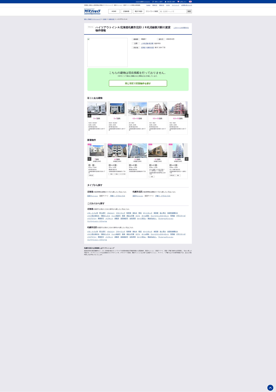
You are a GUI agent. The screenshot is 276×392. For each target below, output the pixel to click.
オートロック (147, 213)
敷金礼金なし (152, 218)
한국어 (168, 5)
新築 (123, 216)
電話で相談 (138, 11)
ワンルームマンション (165, 218)
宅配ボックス (105, 216)
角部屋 (156, 213)
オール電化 (145, 216)
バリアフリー (91, 218)
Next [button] (186, 116)
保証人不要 (130, 216)
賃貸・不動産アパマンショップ (92, 19)
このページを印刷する (181, 28)
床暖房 (116, 218)
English (148, 5)
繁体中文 (161, 5)
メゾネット (109, 218)
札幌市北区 (111, 19)
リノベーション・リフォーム (97, 221)
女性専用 (133, 218)
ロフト (138, 216)
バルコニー (110, 213)
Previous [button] (89, 116)
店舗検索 (126, 11)
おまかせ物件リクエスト (143, 1)
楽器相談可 (124, 218)
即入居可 (102, 213)
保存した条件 (158, 1)
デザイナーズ (180, 216)
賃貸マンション (92, 196)
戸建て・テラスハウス (117, 196)
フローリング (120, 213)
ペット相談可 (116, 216)
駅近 (140, 213)
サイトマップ (175, 5)
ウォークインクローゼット (160, 216)
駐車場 (129, 213)
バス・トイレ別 (92, 213)
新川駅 (151, 43)
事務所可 (101, 218)
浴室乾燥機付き (172, 213)
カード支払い (141, 218)
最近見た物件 (171, 1)
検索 (189, 11)
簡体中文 (154, 5)
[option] (97, 117)
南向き (135, 213)
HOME (114, 11)
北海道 (104, 19)
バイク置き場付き (93, 216)
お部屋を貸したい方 (186, 5)
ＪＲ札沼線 (145, 43)
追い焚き (163, 213)
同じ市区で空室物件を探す (138, 83)
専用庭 (172, 216)
